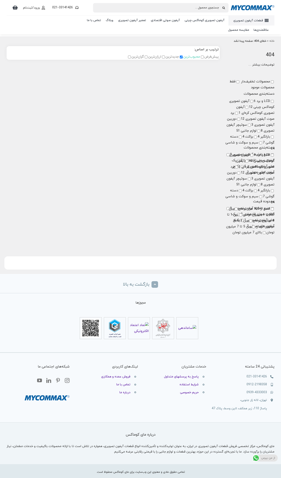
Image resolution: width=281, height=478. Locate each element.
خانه (271, 41)
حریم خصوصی (189, 392)
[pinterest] (58, 380)
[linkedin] (48, 380)
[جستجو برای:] (161, 7)
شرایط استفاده (189, 384)
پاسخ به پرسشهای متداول (181, 377)
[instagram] (67, 380)
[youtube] (39, 380)
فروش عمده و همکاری (115, 377)
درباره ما (124, 392)
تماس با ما (123, 384)
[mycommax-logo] (252, 3)
